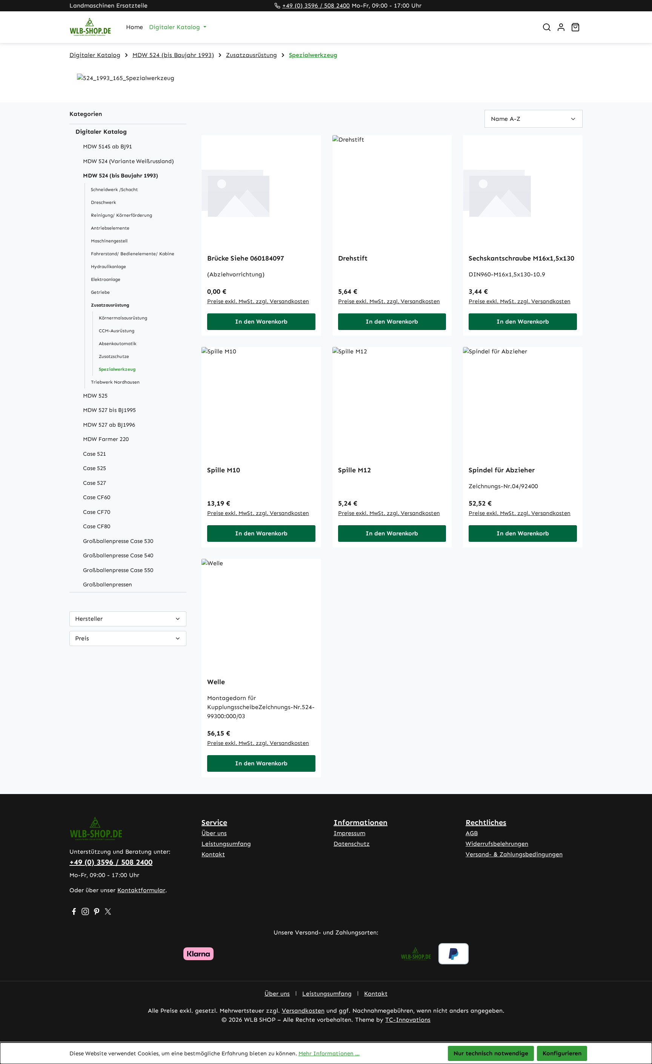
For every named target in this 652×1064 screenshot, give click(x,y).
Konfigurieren (562, 1053)
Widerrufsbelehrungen (497, 843)
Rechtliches (486, 822)
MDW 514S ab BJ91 (107, 146)
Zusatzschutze (114, 356)
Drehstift (353, 258)
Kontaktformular (141, 890)
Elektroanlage (105, 279)
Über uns (214, 833)
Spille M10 (223, 470)
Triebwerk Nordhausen (115, 382)
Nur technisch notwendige (491, 1053)
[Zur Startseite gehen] (90, 27)
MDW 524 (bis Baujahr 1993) (120, 175)
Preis (82, 638)
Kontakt (213, 854)
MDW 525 (95, 395)
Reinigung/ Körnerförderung (121, 215)
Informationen (361, 822)
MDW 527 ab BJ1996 (109, 424)
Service (214, 822)
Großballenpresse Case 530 (118, 541)
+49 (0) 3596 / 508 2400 (316, 5)
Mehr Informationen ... (329, 1053)
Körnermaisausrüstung (123, 318)
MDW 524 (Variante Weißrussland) (128, 161)
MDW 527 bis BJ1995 (109, 410)
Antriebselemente (110, 228)
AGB (472, 833)
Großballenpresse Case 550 (118, 570)
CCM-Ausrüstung (116, 330)
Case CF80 (96, 526)
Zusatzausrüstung (110, 305)
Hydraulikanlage (108, 266)
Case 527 (94, 483)
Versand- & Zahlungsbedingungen (514, 854)
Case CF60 (96, 497)
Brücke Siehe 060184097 (245, 258)
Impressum (349, 833)
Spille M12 (354, 470)
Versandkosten (303, 1010)
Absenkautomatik (117, 343)
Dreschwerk (103, 202)
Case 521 (94, 453)
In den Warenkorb (261, 321)
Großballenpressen (107, 584)
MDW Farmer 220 (106, 439)
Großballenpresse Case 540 (118, 555)
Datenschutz (352, 843)
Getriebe (100, 292)
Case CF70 (96, 512)
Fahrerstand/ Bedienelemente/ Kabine (132, 253)
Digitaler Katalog (101, 131)
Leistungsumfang (226, 843)
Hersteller (89, 618)
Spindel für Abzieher (502, 470)
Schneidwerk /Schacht (114, 189)
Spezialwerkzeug (117, 369)
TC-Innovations (408, 1019)
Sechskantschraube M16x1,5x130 (521, 258)
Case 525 (94, 468)
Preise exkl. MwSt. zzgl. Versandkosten (258, 301)
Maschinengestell (109, 241)
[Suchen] (547, 27)
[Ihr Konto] (561, 27)
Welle (216, 682)
